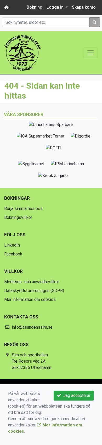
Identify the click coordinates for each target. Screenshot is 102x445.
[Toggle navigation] (90, 53)
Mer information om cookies (30, 299)
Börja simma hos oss (23, 208)
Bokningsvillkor (18, 217)
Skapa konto (84, 7)
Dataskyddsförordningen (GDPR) (34, 290)
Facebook (13, 254)
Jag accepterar (75, 395)
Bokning (34, 7)
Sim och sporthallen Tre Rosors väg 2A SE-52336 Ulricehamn (31, 361)
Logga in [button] (56, 7)
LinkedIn (12, 245)
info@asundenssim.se (32, 327)
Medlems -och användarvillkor (31, 281)
